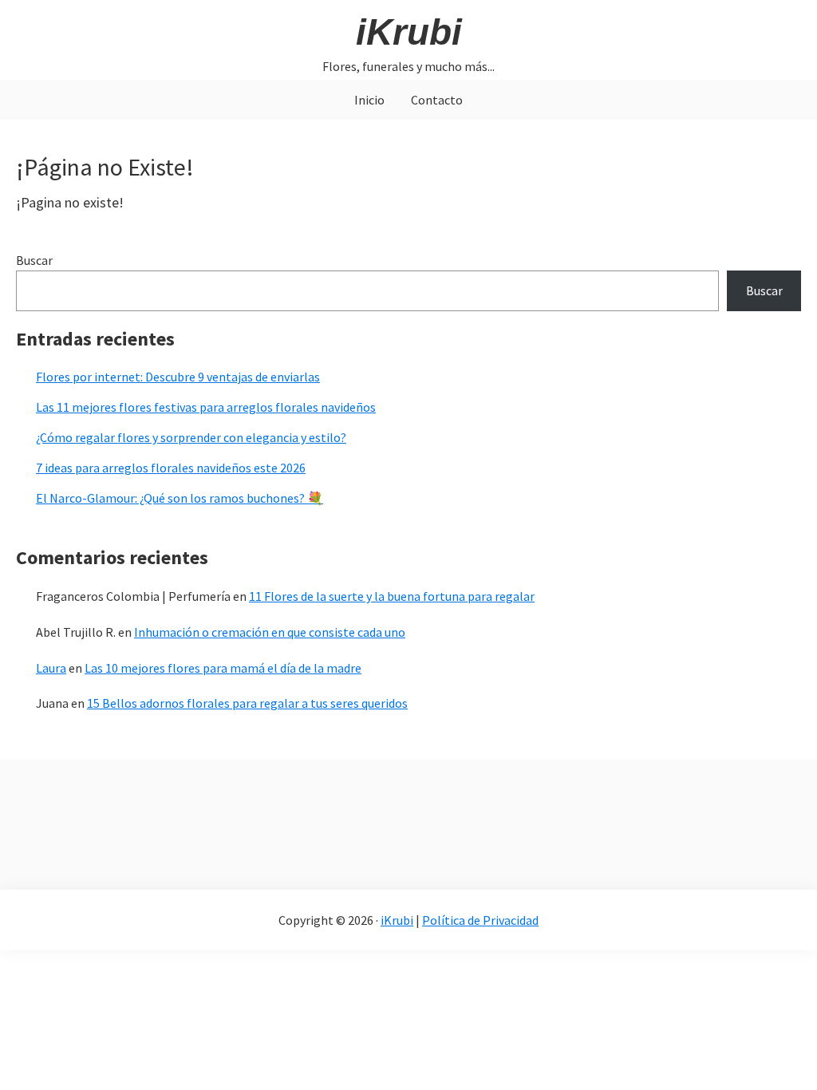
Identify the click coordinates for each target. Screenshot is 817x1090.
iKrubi (409, 32)
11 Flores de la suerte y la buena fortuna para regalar (392, 596)
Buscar (34, 260)
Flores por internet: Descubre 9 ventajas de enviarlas (178, 377)
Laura (51, 668)
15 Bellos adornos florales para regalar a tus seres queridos (247, 703)
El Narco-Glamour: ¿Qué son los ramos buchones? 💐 (179, 498)
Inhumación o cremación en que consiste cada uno (269, 632)
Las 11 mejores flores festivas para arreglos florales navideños (206, 407)
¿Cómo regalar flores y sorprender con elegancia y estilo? (191, 437)
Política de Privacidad (480, 920)
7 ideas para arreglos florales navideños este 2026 (171, 468)
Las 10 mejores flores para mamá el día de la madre (223, 668)
